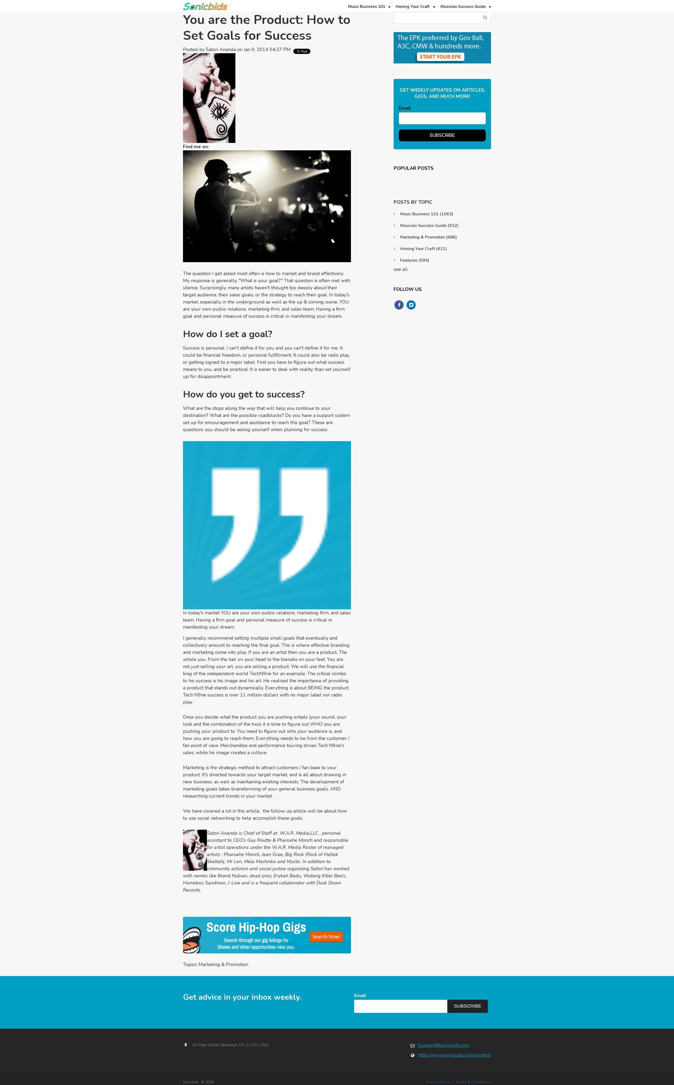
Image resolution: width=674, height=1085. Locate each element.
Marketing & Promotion (223, 964)
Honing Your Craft (423, 249)
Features (414, 260)
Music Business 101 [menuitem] (366, 6)
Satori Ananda (221, 49)
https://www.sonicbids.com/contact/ (454, 1055)
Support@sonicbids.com (443, 1045)
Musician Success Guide (429, 225)
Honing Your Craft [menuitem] (413, 6)
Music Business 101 (426, 214)
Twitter (215, 146)
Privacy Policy (438, 1081)
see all (401, 269)
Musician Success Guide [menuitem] (463, 6)
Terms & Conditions (473, 1081)
